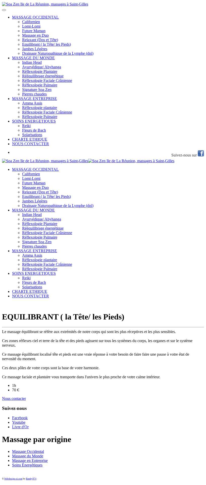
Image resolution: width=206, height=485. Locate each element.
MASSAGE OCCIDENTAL (35, 17)
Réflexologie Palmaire (39, 85)
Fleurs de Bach (34, 130)
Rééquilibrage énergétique (43, 76)
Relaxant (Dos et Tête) (40, 40)
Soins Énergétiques (27, 465)
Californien (31, 22)
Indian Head (32, 62)
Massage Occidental (28, 451)
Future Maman (33, 31)
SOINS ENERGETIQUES (34, 121)
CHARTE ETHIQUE (29, 139)
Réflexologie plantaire (39, 107)
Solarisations (32, 135)
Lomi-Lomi (31, 26)
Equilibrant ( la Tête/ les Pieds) (46, 44)
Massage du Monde (27, 456)
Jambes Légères (34, 49)
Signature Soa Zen (37, 89)
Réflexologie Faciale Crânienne (47, 80)
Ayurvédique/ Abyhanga (41, 67)
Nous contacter (14, 398)
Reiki (26, 126)
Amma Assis (32, 103)
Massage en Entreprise (30, 460)
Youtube (18, 422)
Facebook (20, 418)
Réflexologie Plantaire (39, 71)
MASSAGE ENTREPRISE (34, 98)
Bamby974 (31, 478)
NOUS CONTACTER (30, 144)
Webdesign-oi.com (13, 478)
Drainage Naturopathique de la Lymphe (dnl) (57, 53)
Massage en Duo (35, 35)
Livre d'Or (20, 427)
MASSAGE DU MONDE (33, 58)
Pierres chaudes (34, 94)
